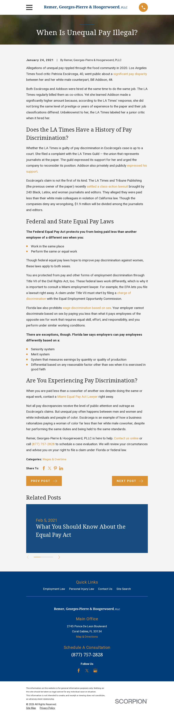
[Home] (85, 7)
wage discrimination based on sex (87, 308)
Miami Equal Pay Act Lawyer (77, 397)
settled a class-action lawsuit (107, 186)
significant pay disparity (130, 74)
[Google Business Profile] (95, 671)
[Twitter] (87, 671)
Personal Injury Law (81, 589)
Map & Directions (87, 636)
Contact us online (126, 438)
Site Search (123, 589)
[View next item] (59, 557)
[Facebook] (79, 671)
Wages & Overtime (54, 459)
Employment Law (54, 589)
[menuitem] (31, 708)
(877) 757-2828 (43, 444)
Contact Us (105, 589)
